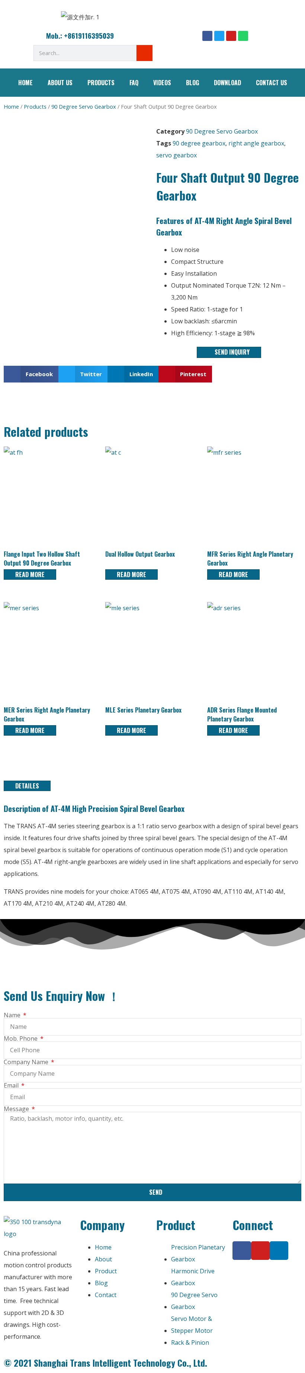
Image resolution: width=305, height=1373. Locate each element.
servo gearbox (176, 155)
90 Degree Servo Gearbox (83, 106)
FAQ (133, 82)
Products (101, 82)
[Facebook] (207, 36)
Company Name (27, 1062)
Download (227, 82)
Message (17, 1109)
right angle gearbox (256, 143)
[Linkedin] (279, 1250)
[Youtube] (231, 36)
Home (25, 82)
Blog (192, 82)
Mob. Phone (21, 1038)
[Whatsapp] (243, 36)
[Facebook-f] (241, 1250)
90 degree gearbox (199, 143)
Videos (162, 82)
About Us (60, 82)
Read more (30, 574)
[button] (31, 374)
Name (13, 1015)
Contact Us (271, 82)
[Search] (144, 53)
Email (12, 1085)
